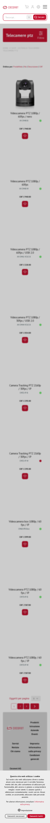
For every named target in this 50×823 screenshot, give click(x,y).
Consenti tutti (36, 816)
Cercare (41, 17)
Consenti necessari (15, 816)
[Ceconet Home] (10, 8)
